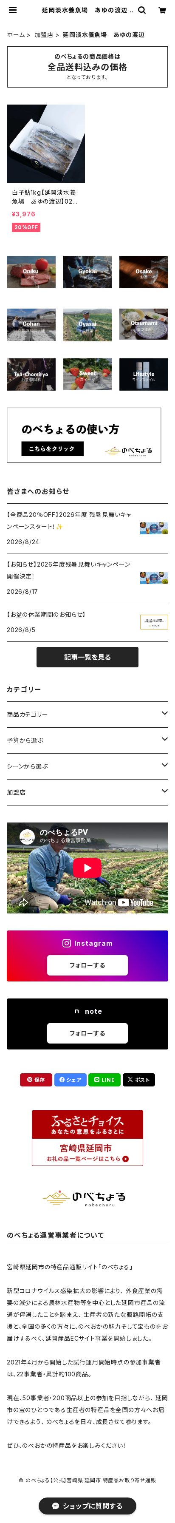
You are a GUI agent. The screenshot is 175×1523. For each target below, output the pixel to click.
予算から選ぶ (25, 740)
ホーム (16, 34)
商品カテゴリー (27, 714)
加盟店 (43, 34)
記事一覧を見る (87, 657)
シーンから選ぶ (27, 766)
